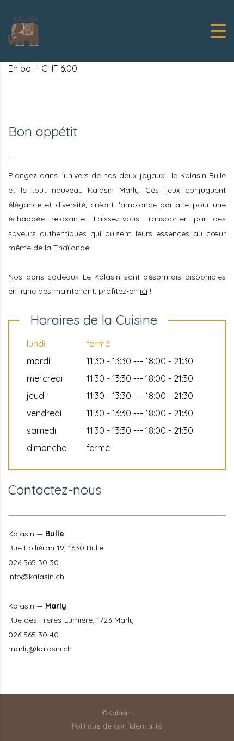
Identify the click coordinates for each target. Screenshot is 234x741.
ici (143, 291)
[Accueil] (24, 29)
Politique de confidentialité (117, 725)
